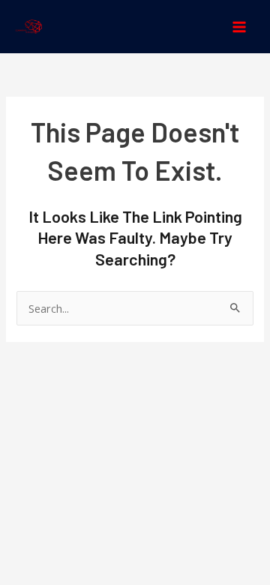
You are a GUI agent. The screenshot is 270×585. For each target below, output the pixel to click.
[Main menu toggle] (239, 27)
